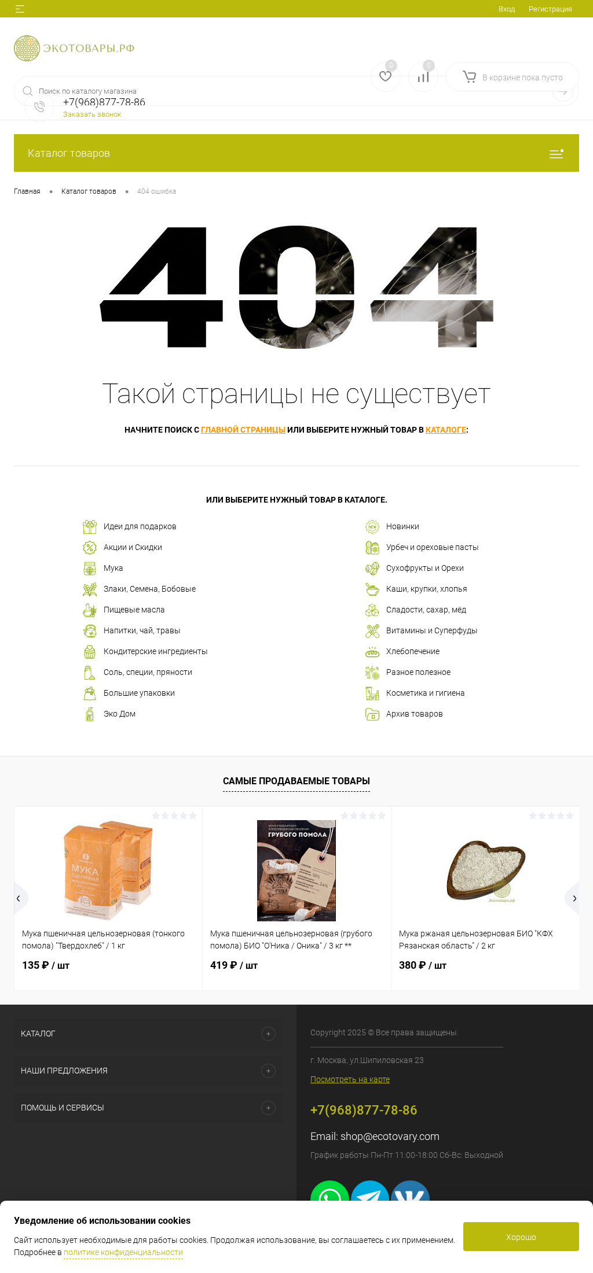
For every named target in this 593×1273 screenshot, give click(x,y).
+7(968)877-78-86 (364, 1110)
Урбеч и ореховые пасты (432, 547)
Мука (113, 568)
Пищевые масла (134, 609)
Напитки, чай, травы (142, 630)
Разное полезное (418, 672)
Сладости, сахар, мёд (426, 609)
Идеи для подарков (140, 526)
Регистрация (550, 9)
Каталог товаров (69, 153)
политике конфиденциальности (123, 1252)
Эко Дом (120, 713)
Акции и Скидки (133, 547)
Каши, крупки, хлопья (426, 588)
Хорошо (521, 1237)
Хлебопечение (413, 651)
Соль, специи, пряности (148, 672)
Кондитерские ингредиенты (156, 651)
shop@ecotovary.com (390, 1136)
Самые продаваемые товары (296, 781)
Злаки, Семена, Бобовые (150, 588)
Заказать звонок (92, 114)
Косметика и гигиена (425, 693)
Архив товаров (414, 713)
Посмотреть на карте (350, 1079)
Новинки (402, 526)
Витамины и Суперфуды (432, 630)
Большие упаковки (139, 693)
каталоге (446, 429)
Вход (507, 9)
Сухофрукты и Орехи (425, 568)
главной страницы (243, 429)
